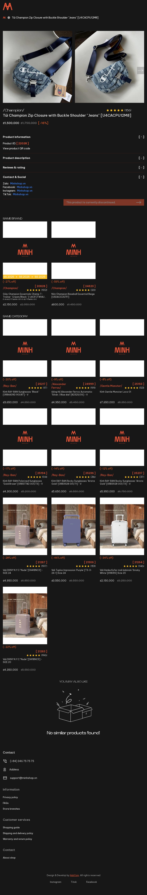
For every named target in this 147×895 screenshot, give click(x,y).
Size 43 (39, 288)
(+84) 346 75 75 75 (22, 761)
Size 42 (29, 288)
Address (14, 769)
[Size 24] (25, 526)
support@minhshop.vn (23, 778)
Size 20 (122, 558)
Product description (73, 158)
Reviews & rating (73, 167)
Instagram (55, 882)
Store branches (11, 808)
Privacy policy (10, 797)
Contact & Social (73, 177)
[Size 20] (122, 526)
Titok (74, 882)
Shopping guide (11, 827)
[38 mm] (73, 348)
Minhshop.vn (18, 183)
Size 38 (39, 282)
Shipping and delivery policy (18, 833)
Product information (73, 137)
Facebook (91, 882)
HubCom (74, 875)
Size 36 (20, 282)
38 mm (73, 380)
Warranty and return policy (17, 839)
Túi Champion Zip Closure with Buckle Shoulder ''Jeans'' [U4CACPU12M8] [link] (55, 17)
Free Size (73, 282)
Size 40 (11, 288)
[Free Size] (73, 250)
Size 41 (20, 288)
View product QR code (16, 148)
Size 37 (30, 282)
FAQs (6, 803)
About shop (9, 857)
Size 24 (25, 558)
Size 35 (11, 282)
